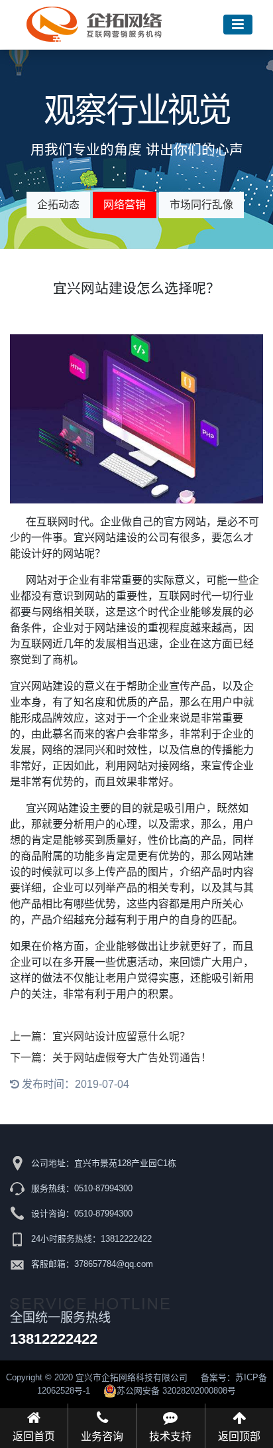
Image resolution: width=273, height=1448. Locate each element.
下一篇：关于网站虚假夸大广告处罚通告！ (110, 1057)
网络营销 (124, 204)
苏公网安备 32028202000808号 (176, 1391)
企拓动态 (58, 204)
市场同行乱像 (201, 204)
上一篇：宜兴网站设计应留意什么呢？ (100, 1036)
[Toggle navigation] (237, 25)
